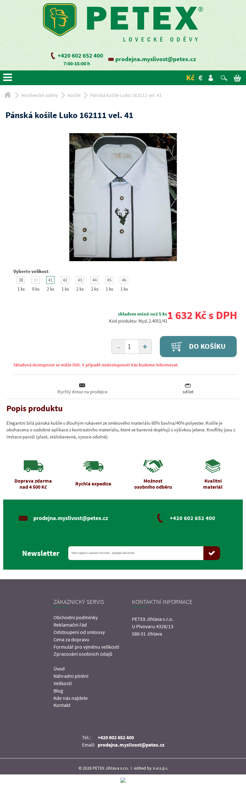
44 (94, 280)
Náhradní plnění (70, 676)
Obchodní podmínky (75, 617)
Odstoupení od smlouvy (79, 632)
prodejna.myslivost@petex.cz (155, 59)
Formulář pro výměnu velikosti (86, 647)
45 (109, 280)
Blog (58, 690)
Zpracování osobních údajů (82, 654)
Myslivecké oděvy (39, 95)
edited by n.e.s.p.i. (151, 768)
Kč (190, 78)
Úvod (59, 668)
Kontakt (61, 705)
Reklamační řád (70, 624)
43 (80, 280)
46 (124, 280)
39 (35, 280)
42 (65, 280)
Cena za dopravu (71, 639)
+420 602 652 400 (80, 55)
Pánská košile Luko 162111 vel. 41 (126, 95)
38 (21, 280)
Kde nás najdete (70, 698)
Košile (74, 95)
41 (50, 280)
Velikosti (62, 683)
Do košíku (206, 346)
